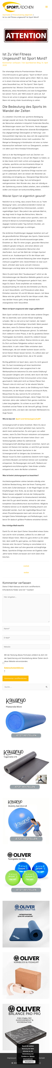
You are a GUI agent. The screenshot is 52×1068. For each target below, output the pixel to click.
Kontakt (42, 1058)
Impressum (11, 1058)
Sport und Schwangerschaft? (28, 419)
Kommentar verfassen (11, 63)
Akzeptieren (29, 1062)
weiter (26, 572)
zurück (26, 566)
